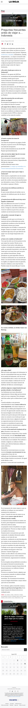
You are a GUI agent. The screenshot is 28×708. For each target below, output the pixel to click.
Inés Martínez (14, 17)
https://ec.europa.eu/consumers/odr (15, 696)
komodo (24, 596)
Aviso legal (12, 703)
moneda (3, 597)
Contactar (7, 703)
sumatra (9, 597)
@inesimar (21, 639)
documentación (4, 596)
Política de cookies (22, 705)
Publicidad (11, 705)
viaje (22, 597)
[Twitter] (12, 691)
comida (11, 594)
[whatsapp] (18, 691)
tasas (13, 597)
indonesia (14, 596)
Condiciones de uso (18, 703)
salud (6, 597)
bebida (8, 594)
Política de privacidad (4, 705)
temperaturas (18, 597)
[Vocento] (14, 700)
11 (25, 664)
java (21, 596)
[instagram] (15, 691)
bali (5, 594)
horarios (10, 596)
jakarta (18, 596)
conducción (16, 594)
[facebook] (9, 691)
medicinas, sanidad (7, 54)
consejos (21, 594)
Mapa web (16, 705)
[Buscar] (25, 649)
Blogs (3, 11)
